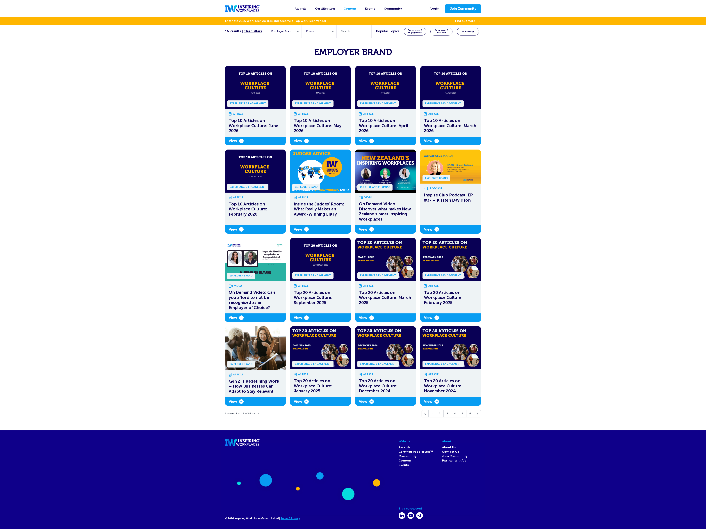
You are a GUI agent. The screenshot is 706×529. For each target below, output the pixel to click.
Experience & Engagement (415, 31)
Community (393, 8)
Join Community (463, 9)
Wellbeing (468, 31)
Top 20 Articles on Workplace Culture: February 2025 (443, 297)
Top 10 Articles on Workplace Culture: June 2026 (253, 125)
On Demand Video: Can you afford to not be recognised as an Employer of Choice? (252, 300)
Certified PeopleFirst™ (416, 451)
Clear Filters (253, 31)
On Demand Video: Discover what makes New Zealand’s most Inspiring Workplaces (385, 211)
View (233, 141)
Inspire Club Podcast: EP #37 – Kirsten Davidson (448, 198)
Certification (325, 8)
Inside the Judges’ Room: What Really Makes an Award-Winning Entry (319, 209)
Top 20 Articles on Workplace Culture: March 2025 (385, 297)
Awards (300, 8)
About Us (449, 447)
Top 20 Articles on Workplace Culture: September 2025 (313, 297)
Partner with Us (454, 460)
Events (370, 8)
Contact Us (450, 451)
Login (434, 8)
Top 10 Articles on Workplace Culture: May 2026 (317, 125)
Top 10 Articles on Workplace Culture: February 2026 (248, 209)
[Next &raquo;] (477, 413)
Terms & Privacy (290, 518)
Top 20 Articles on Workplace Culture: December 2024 (378, 385)
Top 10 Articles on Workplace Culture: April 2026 (383, 125)
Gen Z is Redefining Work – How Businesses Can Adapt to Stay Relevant (254, 386)
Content (350, 8)
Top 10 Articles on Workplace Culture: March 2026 (450, 125)
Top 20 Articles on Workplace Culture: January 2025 (313, 385)
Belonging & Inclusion (441, 31)
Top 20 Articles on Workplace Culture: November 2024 (443, 385)
